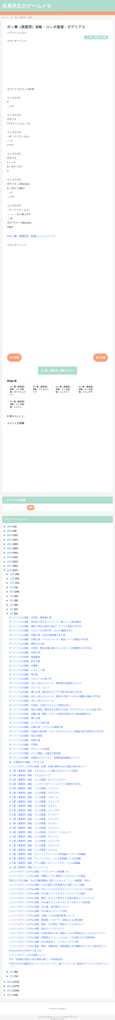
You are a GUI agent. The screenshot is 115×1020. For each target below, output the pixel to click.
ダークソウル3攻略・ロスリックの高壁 (29, 749)
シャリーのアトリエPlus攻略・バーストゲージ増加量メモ (39, 871)
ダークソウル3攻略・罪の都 (23, 674)
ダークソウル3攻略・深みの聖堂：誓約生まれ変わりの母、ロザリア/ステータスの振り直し (56, 709)
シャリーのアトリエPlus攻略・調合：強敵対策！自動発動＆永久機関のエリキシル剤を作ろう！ (58, 946)
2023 (10, 539)
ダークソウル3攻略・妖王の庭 (24, 661)
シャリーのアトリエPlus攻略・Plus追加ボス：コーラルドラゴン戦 (43, 941)
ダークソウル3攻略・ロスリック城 (27, 670)
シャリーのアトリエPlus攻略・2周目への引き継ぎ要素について (42, 915)
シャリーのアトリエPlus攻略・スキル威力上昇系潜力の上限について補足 (47, 884)
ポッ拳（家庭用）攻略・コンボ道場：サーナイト (34, 836)
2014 (10, 986)
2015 (10, 981)
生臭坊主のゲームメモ (26, 5)
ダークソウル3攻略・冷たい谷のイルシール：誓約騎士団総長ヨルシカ (45, 683)
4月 (12, 609)
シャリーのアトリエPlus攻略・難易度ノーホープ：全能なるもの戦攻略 (46, 920)
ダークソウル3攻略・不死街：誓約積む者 (30, 617)
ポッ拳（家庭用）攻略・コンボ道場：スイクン (33, 806)
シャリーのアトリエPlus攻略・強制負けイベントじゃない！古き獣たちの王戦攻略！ (52, 937)
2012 (10, 995)
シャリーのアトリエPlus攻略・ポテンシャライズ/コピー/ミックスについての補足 (51, 889)
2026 (10, 526)
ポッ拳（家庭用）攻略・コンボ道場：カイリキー (34, 819)
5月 (12, 605)
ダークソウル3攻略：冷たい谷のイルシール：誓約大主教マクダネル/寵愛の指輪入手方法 (54, 696)
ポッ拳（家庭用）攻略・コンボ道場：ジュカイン (34, 828)
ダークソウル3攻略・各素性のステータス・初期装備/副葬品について (44, 757)
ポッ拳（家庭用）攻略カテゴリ (57, 370)
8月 (12, 591)
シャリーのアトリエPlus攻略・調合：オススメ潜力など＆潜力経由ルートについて (51, 898)
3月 (12, 613)
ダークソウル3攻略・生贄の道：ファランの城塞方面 (36, 727)
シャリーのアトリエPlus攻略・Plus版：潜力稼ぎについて (39, 906)
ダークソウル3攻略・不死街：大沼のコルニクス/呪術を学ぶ (40, 705)
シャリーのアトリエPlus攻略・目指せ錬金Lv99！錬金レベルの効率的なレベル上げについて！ (57, 933)
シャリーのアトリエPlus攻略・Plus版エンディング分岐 (38, 911)
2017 (10, 566)
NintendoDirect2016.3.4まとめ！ (26, 950)
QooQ (62, 1019)
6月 (12, 600)
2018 (10, 561)
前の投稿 (100, 357)
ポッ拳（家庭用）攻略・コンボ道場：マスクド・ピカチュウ (40, 832)
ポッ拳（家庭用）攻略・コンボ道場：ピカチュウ (34, 845)
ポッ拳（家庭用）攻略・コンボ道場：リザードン (34, 797)
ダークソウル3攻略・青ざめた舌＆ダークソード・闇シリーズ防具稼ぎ (45, 622)
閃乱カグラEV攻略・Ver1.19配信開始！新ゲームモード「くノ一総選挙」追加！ (50, 880)
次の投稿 (14, 357)
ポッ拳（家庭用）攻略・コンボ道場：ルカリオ (33, 849)
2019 (10, 557)
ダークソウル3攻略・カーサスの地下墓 (29, 722)
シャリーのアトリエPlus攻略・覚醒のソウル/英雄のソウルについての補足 (47, 876)
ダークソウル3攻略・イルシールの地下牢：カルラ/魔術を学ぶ (41, 630)
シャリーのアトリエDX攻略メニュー (28, 955)
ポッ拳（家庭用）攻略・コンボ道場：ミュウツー (34, 788)
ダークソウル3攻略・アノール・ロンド (29, 687)
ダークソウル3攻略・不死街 (23, 744)
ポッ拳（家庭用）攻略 (96, 37)
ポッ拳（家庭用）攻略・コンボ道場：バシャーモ (34, 841)
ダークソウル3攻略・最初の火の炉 (27, 643)
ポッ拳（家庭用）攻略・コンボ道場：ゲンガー (33, 823)
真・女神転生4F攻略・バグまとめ (26, 762)
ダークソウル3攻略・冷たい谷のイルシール (31, 700)
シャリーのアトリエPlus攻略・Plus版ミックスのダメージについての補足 (47, 893)
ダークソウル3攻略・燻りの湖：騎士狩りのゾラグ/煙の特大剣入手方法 (45, 692)
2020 (10, 552)
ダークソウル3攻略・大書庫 (23, 665)
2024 (10, 535)
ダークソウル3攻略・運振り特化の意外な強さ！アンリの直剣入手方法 (45, 626)
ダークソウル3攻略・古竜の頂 (24, 652)
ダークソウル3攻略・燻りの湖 (24, 718)
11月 (12, 578)
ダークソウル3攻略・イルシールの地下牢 (30, 678)
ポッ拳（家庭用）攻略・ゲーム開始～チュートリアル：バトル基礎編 (44, 863)
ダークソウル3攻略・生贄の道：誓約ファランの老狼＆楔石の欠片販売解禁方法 (50, 714)
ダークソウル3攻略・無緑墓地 (24, 657)
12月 (12, 574)
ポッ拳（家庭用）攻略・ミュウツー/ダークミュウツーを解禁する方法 (45, 784)
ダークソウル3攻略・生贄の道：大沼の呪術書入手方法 (37, 635)
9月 (12, 587)
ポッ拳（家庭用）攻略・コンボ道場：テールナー (34, 814)
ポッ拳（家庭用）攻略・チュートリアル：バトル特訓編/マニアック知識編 (47, 854)
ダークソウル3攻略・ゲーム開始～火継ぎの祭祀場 (35, 753)
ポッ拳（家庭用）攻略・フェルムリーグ (29, 775)
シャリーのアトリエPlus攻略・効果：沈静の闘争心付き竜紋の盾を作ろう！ (48, 766)
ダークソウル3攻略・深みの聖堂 (25, 735)
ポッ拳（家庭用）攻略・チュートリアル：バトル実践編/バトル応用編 (45, 858)
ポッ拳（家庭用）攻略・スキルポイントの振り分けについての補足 (43, 770)
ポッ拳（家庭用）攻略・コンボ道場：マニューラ (34, 801)
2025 (10, 531)
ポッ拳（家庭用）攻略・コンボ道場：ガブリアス (34, 792)
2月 (12, 972)
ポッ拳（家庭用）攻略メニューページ (32, 236)
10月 (12, 583)
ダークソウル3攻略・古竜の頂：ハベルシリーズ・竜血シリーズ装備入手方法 (48, 639)
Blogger (62, 1009)
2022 (10, 544)
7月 (12, 596)
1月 (12, 976)
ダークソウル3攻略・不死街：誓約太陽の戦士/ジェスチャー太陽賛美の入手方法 (50, 648)
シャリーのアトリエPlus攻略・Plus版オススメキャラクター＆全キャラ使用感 (49, 902)
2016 (10, 570)
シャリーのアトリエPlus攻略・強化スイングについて (36, 928)
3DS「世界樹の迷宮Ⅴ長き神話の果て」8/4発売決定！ (37, 959)
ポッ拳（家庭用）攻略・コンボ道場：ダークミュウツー (37, 779)
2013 (10, 990)
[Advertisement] (57, 64)
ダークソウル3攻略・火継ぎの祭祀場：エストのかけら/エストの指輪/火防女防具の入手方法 (56, 731)
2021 (10, 548)
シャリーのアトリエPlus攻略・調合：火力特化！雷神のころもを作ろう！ (47, 924)
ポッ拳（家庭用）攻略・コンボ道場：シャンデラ (34, 810)
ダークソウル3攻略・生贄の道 (24, 740)
